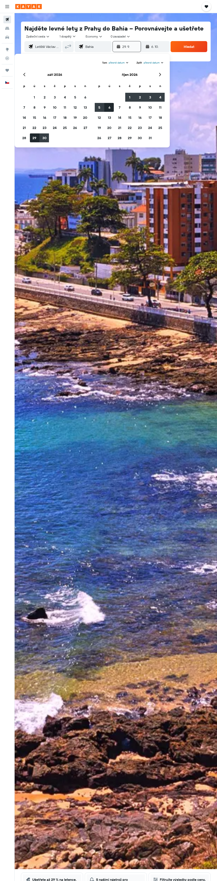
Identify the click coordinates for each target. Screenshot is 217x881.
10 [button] (55, 107)
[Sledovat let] (7, 58)
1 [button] (34, 97)
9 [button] (45, 107)
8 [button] (34, 107)
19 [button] (75, 117)
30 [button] (44, 138)
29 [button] (34, 138)
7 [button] (24, 107)
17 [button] (54, 117)
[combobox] (94, 36)
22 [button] (34, 128)
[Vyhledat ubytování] (7, 28)
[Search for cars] (7, 37)
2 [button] (45, 97)
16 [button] (44, 117)
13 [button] (85, 107)
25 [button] (65, 128)
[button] (7, 6)
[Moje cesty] (7, 70)
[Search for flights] (7, 19)
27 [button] (85, 128)
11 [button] (65, 107)
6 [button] (85, 97)
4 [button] (65, 97)
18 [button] (65, 117)
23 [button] (44, 128)
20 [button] (85, 117)
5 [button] (75, 97)
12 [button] (75, 107)
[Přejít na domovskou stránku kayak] (28, 6)
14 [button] (24, 117)
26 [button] (75, 128)
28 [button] (24, 138)
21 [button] (24, 128)
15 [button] (34, 117)
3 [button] (55, 97)
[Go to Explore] (7, 49)
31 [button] (150, 138)
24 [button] (55, 128)
